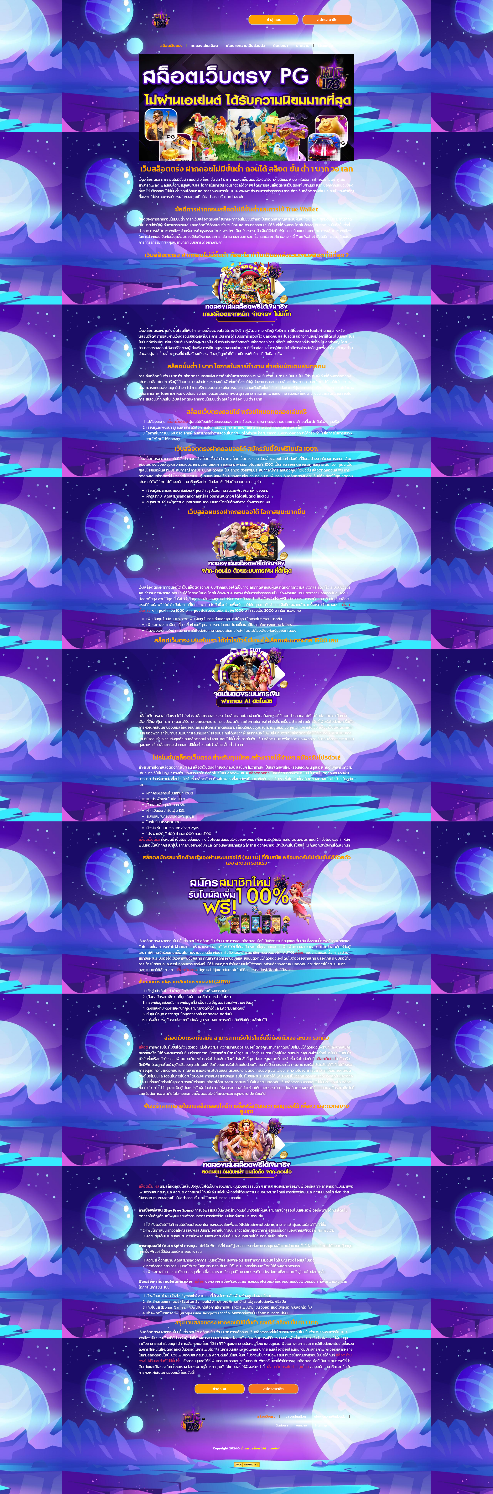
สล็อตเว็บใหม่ (325, 1059)
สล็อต (300, 952)
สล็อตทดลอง (259, 773)
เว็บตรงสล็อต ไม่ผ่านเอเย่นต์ (260, 1448)
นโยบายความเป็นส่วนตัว (245, 45)
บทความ (302, 45)
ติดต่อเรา (280, 45)
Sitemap (325, 45)
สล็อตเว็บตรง (171, 45)
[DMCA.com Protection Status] (247, 1466)
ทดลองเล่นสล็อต (204, 45)
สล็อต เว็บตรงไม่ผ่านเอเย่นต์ (287, 1367)
